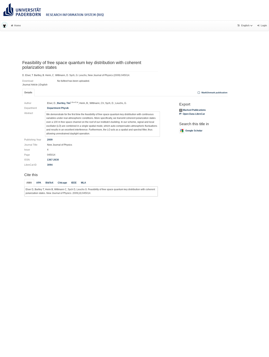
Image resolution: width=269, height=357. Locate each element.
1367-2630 (53, 159)
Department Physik (58, 108)
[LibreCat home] (4, 25)
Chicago (62, 182)
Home (17, 25)
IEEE (74, 182)
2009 (50, 139)
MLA (83, 182)
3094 (50, 164)
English (245, 25)
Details (28, 92)
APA (38, 182)
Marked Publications (194, 110)
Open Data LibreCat (194, 114)
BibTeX (49, 182)
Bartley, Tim (67, 103)
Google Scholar (193, 130)
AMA (29, 182)
